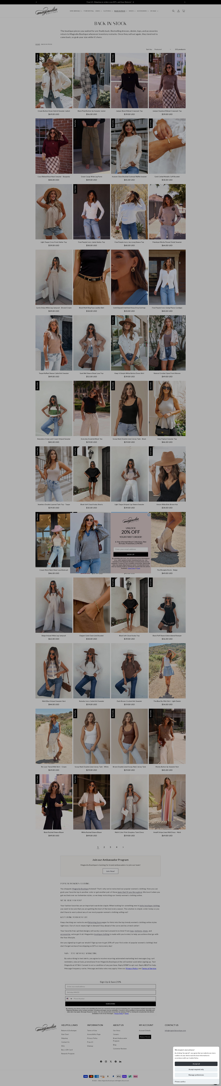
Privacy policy (180, 1082)
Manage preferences (196, 1075)
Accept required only (196, 1069)
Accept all (196, 1064)
